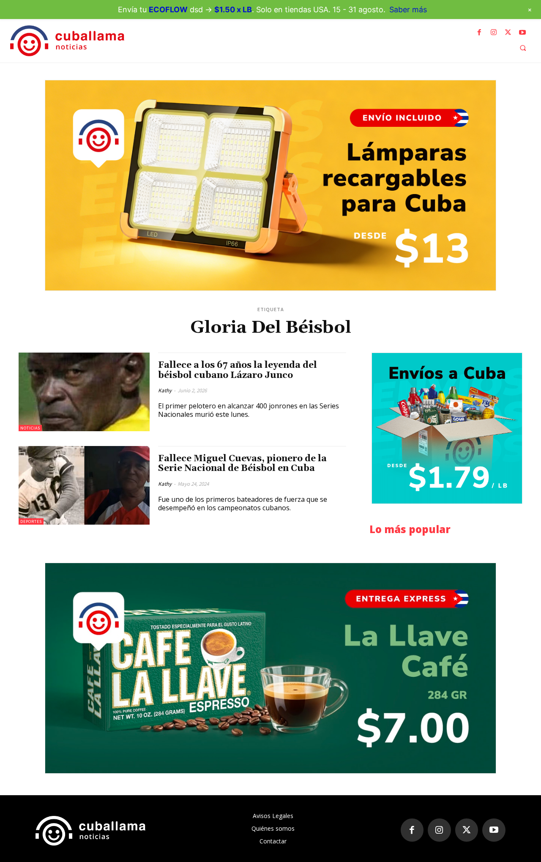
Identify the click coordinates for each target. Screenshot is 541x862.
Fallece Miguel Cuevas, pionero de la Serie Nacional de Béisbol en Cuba (242, 463)
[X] (508, 32)
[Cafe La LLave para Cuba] (270, 668)
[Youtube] (522, 32)
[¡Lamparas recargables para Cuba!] (270, 185)
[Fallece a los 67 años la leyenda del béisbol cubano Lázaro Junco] (84, 392)
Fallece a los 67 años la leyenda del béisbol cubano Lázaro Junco (237, 370)
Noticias (30, 428)
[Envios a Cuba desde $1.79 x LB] (447, 428)
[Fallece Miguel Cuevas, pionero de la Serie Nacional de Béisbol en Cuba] (84, 485)
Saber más (408, 9)
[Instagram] (494, 32)
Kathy (165, 390)
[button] (523, 48)
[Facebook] (479, 32)
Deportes (31, 521)
